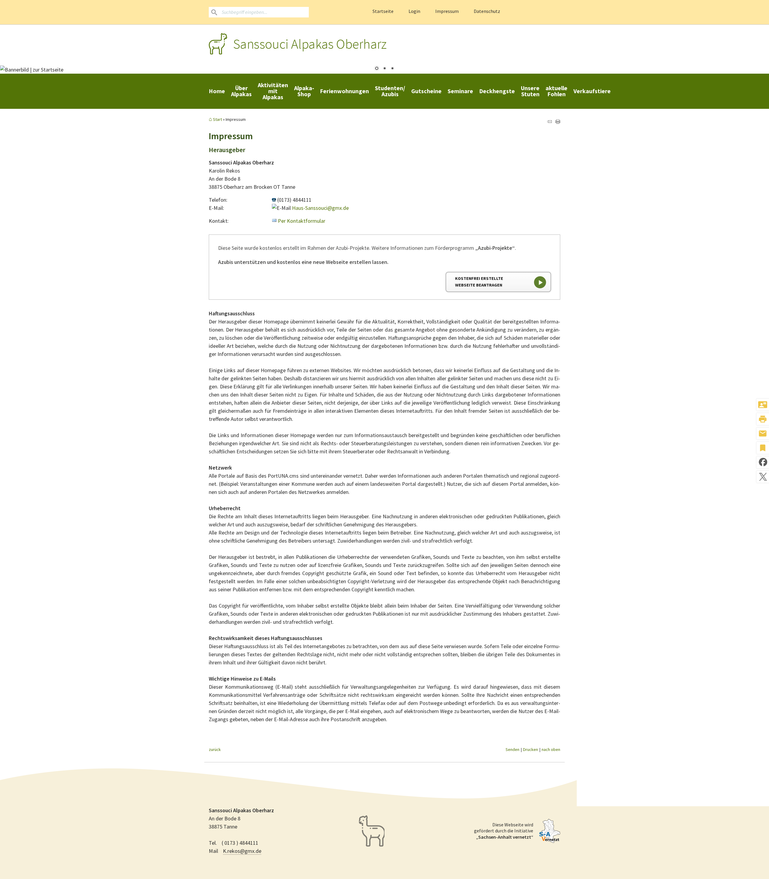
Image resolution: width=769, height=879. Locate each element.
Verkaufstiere (592, 91)
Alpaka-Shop (304, 91)
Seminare (460, 91)
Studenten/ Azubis (390, 91)
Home (217, 91)
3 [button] (392, 69)
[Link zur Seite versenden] (549, 121)
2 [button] (384, 69)
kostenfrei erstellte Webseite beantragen (479, 282)
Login (414, 11)
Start (217, 119)
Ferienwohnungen (344, 91)
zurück (215, 749)
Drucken (530, 749)
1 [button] (376, 69)
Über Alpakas (241, 91)
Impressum (447, 11)
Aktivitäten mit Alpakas (273, 91)
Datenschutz (487, 11)
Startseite (383, 11)
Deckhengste (497, 91)
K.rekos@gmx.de (242, 850)
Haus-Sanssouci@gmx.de (320, 207)
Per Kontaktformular (301, 220)
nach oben (551, 749)
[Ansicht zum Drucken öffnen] (557, 121)
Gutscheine (426, 91)
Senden (512, 749)
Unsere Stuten (530, 91)
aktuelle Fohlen (556, 91)
